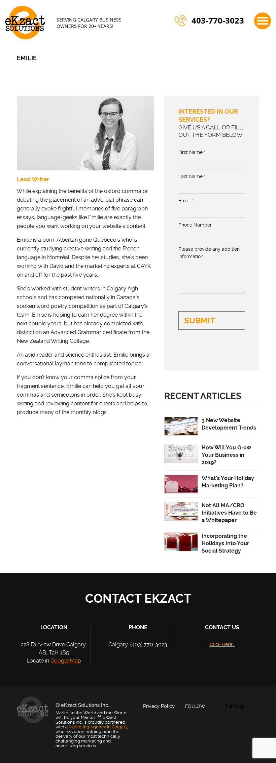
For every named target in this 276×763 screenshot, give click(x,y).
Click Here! (222, 644)
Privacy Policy (159, 706)
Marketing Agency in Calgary (98, 726)
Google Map (65, 660)
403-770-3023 (218, 20)
